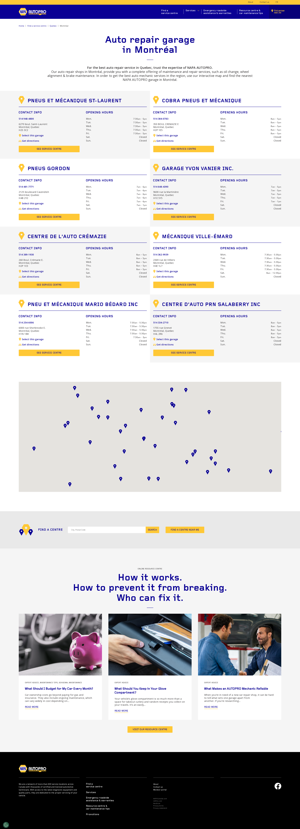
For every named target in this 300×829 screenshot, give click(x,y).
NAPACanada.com (160, 799)
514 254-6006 (26, 322)
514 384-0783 (160, 118)
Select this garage (32, 135)
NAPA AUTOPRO (34, 11)
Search (152, 530)
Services (190, 10)
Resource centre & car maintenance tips (251, 12)
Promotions (92, 814)
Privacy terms (158, 806)
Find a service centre (169, 12)
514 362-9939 (160, 254)
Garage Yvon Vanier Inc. (198, 169)
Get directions (30, 140)
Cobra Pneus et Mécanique (201, 101)
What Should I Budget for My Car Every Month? (59, 688)
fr (277, 2)
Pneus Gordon (49, 169)
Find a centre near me (185, 530)
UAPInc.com (157, 801)
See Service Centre (49, 149)
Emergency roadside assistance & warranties (217, 12)
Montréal (64, 26)
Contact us (264, 2)
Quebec (53, 26)
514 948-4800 (26, 118)
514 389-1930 (26, 254)
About (250, 2)
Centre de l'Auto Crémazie (67, 237)
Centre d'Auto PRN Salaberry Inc (211, 304)
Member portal (160, 790)
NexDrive (156, 803)
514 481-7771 (26, 186)
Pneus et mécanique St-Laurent (75, 101)
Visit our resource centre (150, 729)
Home (21, 26)
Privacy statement (160, 808)
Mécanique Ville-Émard (197, 237)
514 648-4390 (160, 186)
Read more (32, 707)
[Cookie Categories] (6, 825)
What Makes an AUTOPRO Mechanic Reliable (236, 688)
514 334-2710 (160, 322)
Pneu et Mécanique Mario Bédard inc (83, 304)
